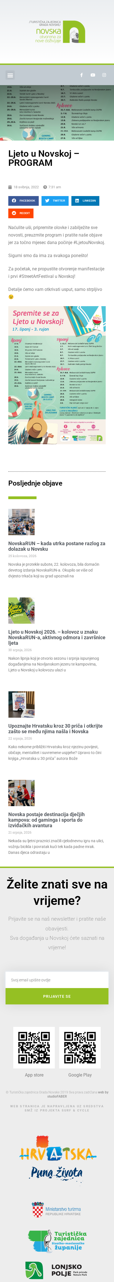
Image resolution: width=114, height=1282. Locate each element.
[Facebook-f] (81, 75)
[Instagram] (104, 75)
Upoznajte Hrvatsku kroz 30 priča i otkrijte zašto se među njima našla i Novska (55, 728)
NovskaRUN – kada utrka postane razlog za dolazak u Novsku (56, 546)
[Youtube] (93, 75)
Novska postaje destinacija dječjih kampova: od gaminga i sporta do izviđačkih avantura (46, 819)
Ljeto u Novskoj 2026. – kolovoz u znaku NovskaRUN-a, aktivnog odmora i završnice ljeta (56, 637)
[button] (10, 75)
